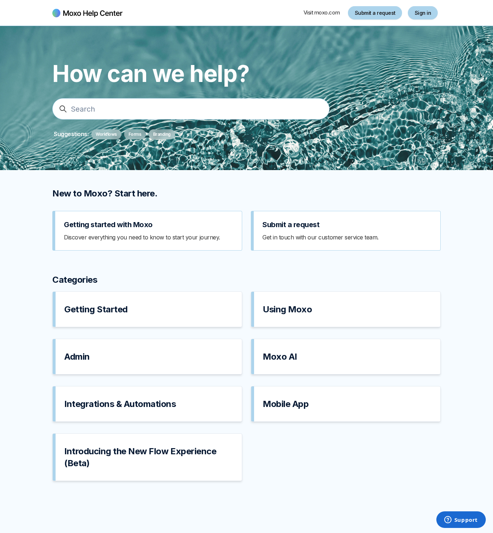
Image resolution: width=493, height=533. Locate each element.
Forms (134, 134)
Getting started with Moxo (108, 224)
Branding (162, 134)
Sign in (423, 13)
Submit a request (375, 13)
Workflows (106, 134)
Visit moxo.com (322, 12)
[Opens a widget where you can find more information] (461, 520)
